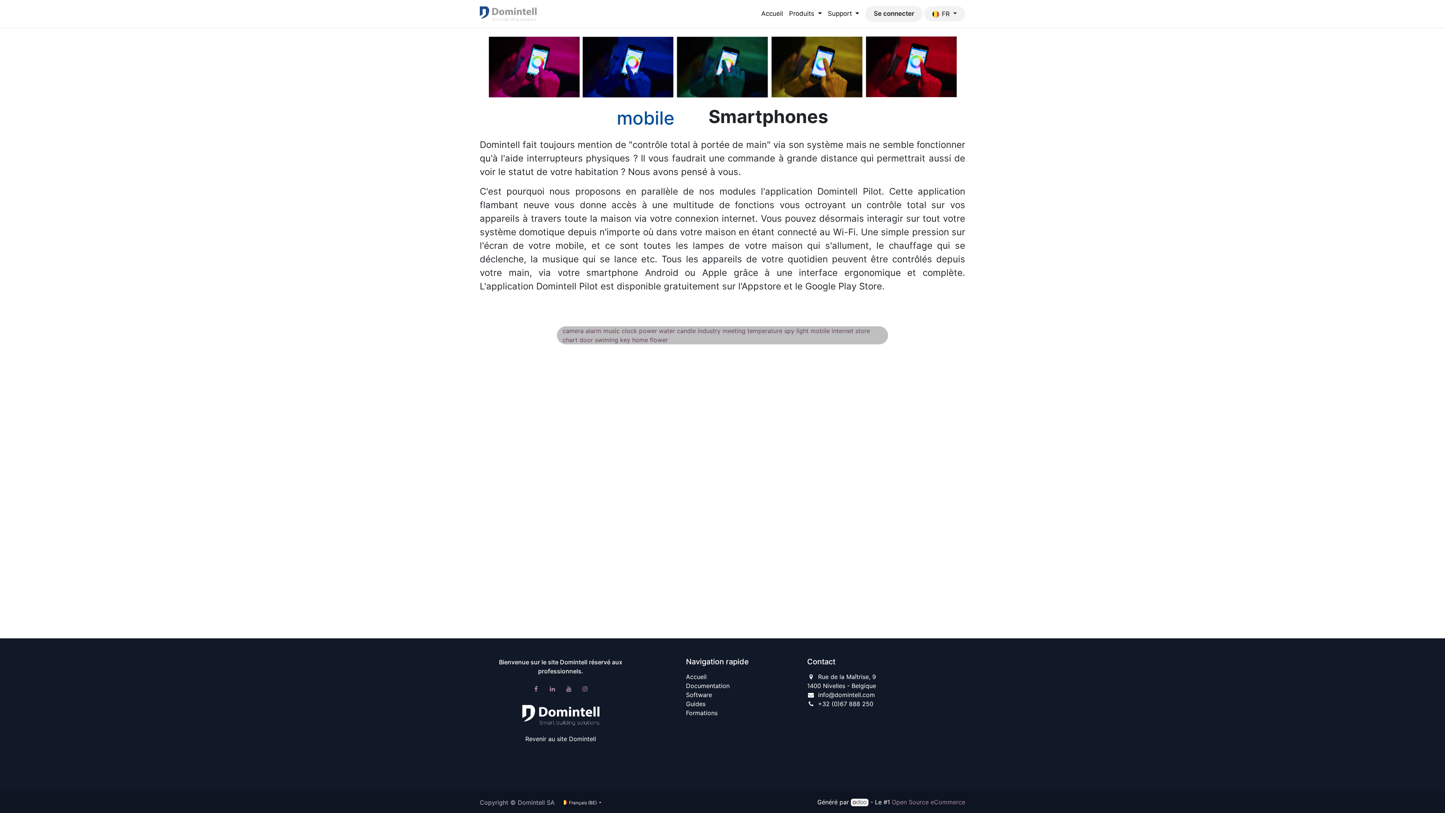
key (625, 340)
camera (573, 331)
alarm (593, 331)
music (611, 331)
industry (709, 331)
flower (659, 340)
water (667, 331)
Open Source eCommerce (928, 802)
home (640, 340)
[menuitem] (772, 14)
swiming (606, 340)
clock (629, 331)
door (586, 340)
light (802, 331)
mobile (820, 331)
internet (842, 331)
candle (686, 331)
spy (789, 331)
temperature (764, 331)
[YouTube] (569, 689)
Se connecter (894, 13)
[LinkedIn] (552, 689)
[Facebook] (536, 689)
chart (570, 340)
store (862, 331)
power (648, 331)
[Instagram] (585, 689)
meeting (733, 331)
